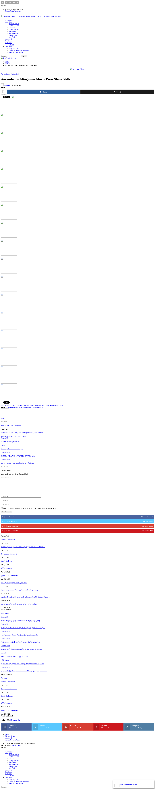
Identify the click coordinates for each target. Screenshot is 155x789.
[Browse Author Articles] (5, 416)
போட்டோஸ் (8, 41)
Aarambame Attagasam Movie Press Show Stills (37, 405)
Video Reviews (14, 29)
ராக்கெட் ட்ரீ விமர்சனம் (8, 539)
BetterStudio (16, 745)
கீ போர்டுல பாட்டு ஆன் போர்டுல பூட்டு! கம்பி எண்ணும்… (20, 604)
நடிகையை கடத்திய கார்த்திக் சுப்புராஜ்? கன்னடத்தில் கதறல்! (22, 432)
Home (7, 734)
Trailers (11, 45)
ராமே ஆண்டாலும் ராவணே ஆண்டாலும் (14, 583)
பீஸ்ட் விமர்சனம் (6, 568)
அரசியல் (12, 27)
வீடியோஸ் (8, 43)
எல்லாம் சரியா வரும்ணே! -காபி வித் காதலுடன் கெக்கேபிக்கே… (23, 547)
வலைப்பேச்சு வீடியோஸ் (13, 740)
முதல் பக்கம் (9, 20)
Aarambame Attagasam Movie (11, 405)
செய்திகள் (8, 22)
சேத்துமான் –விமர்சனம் (9, 554)
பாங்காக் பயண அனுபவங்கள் (19, 50)
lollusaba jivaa (58, 405)
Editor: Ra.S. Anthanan (13, 11)
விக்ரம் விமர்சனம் (7, 561)
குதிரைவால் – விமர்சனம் (9, 575)
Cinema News (14, 24)
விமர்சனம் (8, 39)
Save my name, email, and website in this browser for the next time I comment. (29, 508)
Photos (3, 74)
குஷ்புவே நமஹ (14, 48)
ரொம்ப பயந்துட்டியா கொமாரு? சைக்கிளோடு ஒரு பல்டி (19, 590)
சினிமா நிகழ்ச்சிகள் (12, 74)
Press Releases (14, 33)
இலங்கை (12, 31)
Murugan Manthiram (16, 52)
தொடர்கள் (8, 46)
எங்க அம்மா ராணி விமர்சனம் (11, 425)
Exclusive (4, 653)
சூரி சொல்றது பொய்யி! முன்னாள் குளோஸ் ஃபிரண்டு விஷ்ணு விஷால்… (25, 597)
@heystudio (15, 720)
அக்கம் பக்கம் (14, 26)
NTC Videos (5, 660)
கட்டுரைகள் (13, 35)
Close (153, 781)
